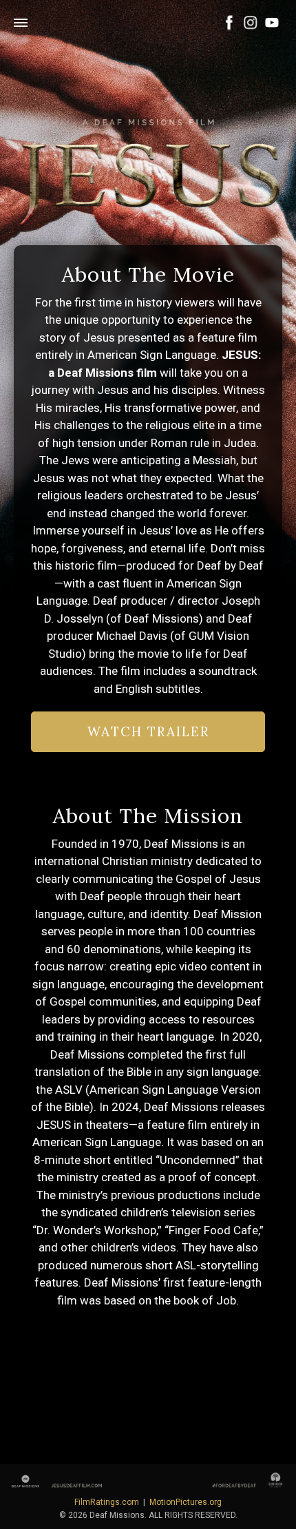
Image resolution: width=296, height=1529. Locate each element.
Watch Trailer (148, 731)
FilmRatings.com (106, 1502)
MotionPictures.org (185, 1502)
